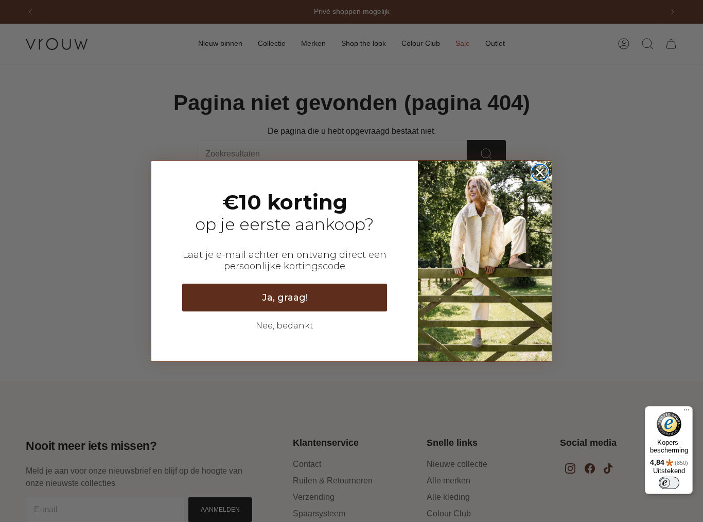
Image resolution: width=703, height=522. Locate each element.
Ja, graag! (285, 297)
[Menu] (686, 412)
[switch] (669, 483)
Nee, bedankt (284, 325)
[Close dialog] (540, 172)
